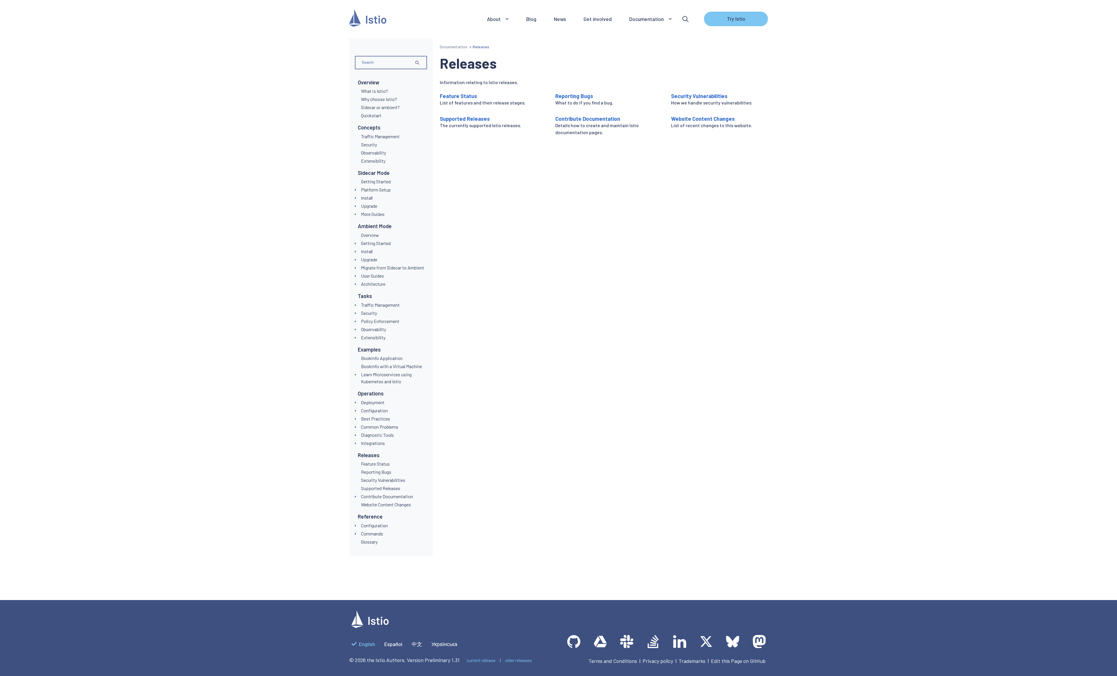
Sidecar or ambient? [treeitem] (380, 107)
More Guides (373, 214)
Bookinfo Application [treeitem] (382, 358)
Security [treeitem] (369, 144)
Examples (369, 349)
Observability (373, 329)
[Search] (685, 19)
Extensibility (373, 337)
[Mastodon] (759, 641)
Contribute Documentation (387, 496)
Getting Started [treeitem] (376, 181)
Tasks (365, 296)
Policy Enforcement (380, 321)
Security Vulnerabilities (699, 96)
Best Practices (375, 418)
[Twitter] (706, 641)
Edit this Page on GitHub (738, 661)
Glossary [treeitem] (369, 541)
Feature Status (458, 96)
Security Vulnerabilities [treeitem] (383, 480)
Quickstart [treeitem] (371, 115)
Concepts (369, 127)
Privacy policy (658, 661)
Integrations (373, 443)
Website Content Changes (703, 119)
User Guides (372, 275)
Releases (369, 455)
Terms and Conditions (612, 661)
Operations (371, 393)
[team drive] (600, 641)
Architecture (373, 284)
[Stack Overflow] (653, 641)
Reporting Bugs (574, 96)
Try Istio (736, 18)
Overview (368, 82)
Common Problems (379, 427)
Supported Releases (465, 119)
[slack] (627, 641)
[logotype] (370, 625)
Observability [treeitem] (373, 152)
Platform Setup (376, 189)
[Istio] (367, 19)
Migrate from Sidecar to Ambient (392, 267)
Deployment (373, 402)
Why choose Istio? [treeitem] (379, 99)
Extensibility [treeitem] (373, 161)
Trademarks (692, 661)
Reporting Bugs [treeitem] (376, 472)
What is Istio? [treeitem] (374, 91)
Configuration (374, 410)
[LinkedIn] (680, 641)
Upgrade (369, 206)
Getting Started (376, 243)
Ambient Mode (375, 226)
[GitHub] (574, 641)
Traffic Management (380, 305)
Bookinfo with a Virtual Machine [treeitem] (391, 366)
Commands (372, 533)
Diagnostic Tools (377, 435)
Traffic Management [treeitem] (380, 136)
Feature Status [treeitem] (375, 463)
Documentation (453, 46)
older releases (518, 660)
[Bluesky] (732, 641)
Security (369, 313)
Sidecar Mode (373, 173)
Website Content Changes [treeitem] (386, 504)
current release (481, 660)
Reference (370, 516)
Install (367, 198)
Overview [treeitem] (370, 235)
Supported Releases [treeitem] (380, 488)
